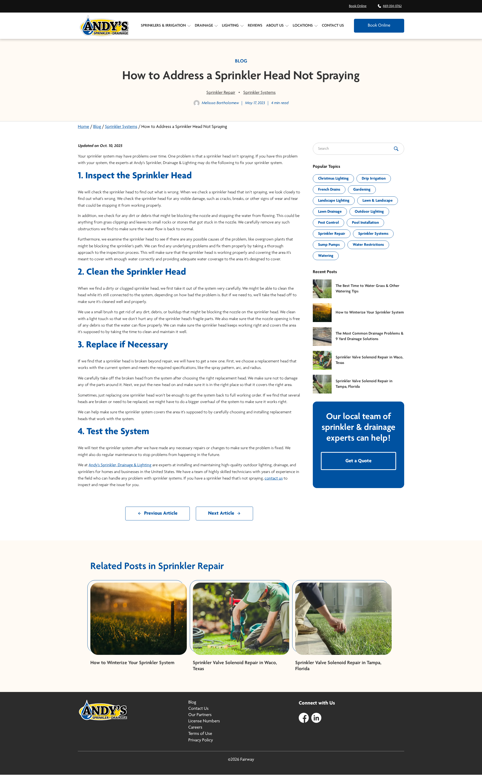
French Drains (329, 190)
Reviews (255, 26)
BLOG (241, 61)
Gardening (362, 190)
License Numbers (204, 721)
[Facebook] (304, 718)
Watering (325, 256)
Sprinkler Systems (259, 93)
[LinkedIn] (316, 718)
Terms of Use (200, 734)
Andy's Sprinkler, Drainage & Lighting (120, 465)
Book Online (358, 6)
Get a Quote (358, 460)
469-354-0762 (392, 6)
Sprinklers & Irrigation (163, 26)
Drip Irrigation (374, 179)
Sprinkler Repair (220, 93)
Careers (195, 727)
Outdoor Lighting (369, 212)
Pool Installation (365, 223)
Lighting (230, 26)
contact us (274, 478)
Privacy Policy (200, 740)
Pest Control (328, 223)
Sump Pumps (329, 245)
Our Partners (200, 715)
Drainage (204, 26)
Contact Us (333, 26)
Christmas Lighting (333, 179)
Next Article (221, 513)
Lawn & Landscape (378, 201)
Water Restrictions (368, 245)
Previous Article (160, 513)
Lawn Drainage (330, 212)
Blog (97, 127)
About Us (275, 26)
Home (83, 127)
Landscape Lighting (333, 201)
